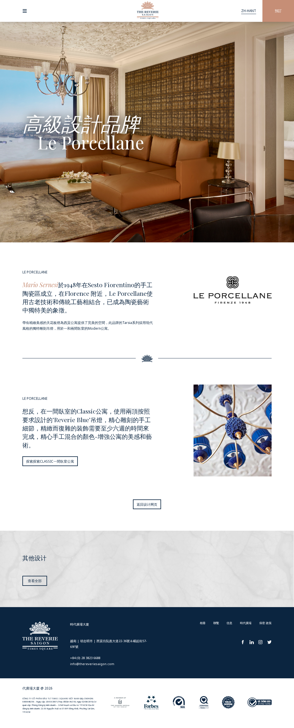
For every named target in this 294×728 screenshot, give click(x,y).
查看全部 (35, 580)
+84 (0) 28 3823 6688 (85, 658)
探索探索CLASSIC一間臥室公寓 (50, 461)
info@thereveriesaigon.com (92, 664)
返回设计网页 (147, 504)
